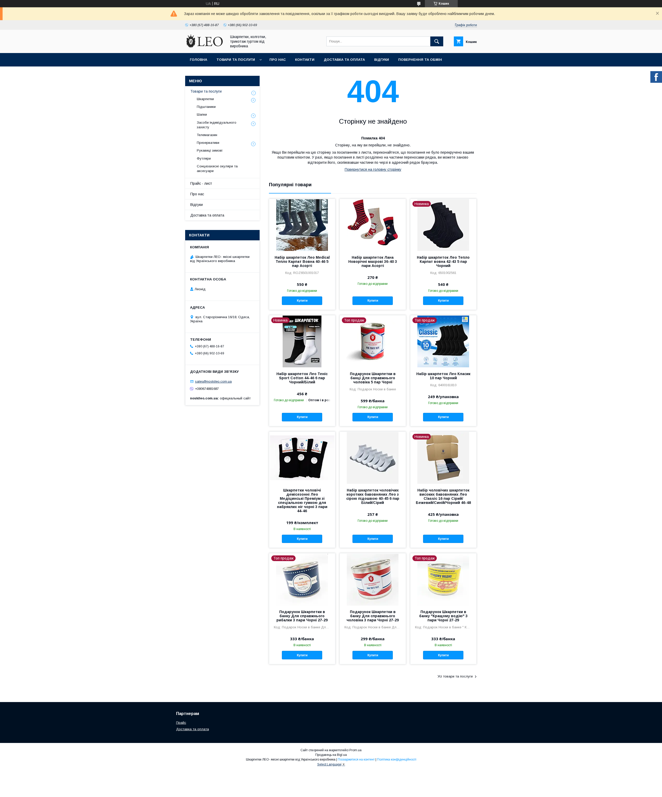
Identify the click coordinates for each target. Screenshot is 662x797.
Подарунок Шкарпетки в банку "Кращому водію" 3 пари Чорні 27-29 (443, 616)
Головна (198, 60)
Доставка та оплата (344, 60)
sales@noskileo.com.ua (213, 381)
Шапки (202, 114)
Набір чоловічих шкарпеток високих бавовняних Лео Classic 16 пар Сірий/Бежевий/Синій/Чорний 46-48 (443, 496)
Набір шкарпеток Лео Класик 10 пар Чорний (443, 376)
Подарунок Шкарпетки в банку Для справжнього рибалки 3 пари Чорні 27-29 (302, 616)
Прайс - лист (201, 183)
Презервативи (208, 143)
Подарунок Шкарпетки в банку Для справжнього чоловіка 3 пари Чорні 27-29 (373, 616)
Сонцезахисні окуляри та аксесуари (217, 168)
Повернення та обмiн (420, 60)
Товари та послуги (235, 60)
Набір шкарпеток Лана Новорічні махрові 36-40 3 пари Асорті (372, 261)
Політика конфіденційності (396, 759)
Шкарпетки (205, 99)
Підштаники (206, 107)
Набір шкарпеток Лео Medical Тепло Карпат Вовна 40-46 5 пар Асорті (302, 261)
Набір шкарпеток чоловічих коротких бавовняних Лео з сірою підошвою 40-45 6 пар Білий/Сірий (372, 496)
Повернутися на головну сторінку (373, 169)
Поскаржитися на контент (356, 759)
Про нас (277, 60)
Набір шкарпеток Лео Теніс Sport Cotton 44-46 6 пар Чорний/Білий (302, 378)
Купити (302, 300)
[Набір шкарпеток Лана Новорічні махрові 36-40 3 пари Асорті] (373, 225)
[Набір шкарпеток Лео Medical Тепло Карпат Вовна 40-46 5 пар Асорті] (302, 225)
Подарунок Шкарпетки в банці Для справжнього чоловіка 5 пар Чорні (373, 378)
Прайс (181, 723)
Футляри (204, 158)
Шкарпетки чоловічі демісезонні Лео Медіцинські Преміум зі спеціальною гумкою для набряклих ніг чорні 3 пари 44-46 (302, 500)
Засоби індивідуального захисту (216, 125)
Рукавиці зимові (209, 150)
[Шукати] (436, 41)
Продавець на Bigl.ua (331, 755)
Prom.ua (355, 750)
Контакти (304, 60)
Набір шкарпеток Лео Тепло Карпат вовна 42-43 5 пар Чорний (443, 261)
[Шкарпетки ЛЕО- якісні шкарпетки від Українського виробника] (204, 46)
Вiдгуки (381, 60)
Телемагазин (207, 135)
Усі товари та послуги (455, 676)
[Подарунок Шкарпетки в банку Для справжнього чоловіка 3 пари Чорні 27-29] (373, 579)
